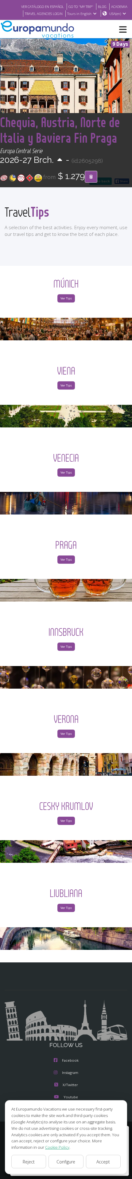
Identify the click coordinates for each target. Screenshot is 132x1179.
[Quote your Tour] (91, 177)
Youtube (71, 1097)
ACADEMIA (119, 6)
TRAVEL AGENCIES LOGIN (44, 13)
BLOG (102, 6)
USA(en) (115, 13)
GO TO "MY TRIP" (80, 6)
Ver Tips (66, 298)
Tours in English (79, 13)
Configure (65, 1162)
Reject (29, 1162)
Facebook (70, 1060)
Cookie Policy (57, 1147)
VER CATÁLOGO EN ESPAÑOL (42, 6)
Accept (103, 1162)
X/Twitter (70, 1084)
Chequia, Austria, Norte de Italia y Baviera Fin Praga (60, 129)
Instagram (70, 1072)
